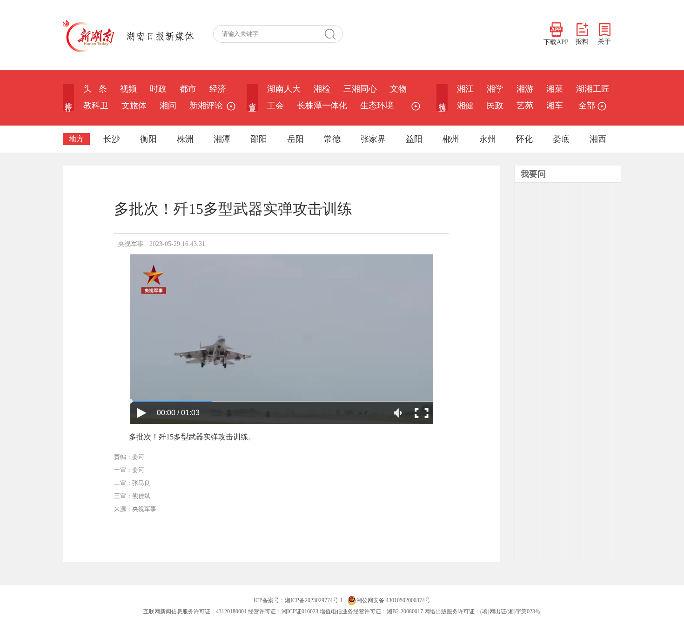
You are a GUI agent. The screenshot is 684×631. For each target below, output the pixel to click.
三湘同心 (360, 88)
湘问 (168, 105)
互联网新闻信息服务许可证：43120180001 (195, 611)
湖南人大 (284, 88)
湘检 (322, 88)
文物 (398, 88)
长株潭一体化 (322, 105)
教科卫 (95, 105)
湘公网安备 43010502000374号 (393, 600)
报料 (582, 41)
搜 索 (333, 34)
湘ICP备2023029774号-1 (314, 600)
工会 (275, 105)
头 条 (95, 88)
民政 (495, 105)
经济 (217, 88)
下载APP (556, 42)
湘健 (465, 105)
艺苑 (524, 105)
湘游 (524, 88)
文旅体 (134, 105)
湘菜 (554, 88)
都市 (188, 88)
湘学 (495, 88)
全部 (586, 105)
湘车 (554, 105)
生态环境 (377, 105)
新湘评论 (206, 105)
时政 (158, 88)
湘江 (465, 88)
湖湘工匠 (593, 88)
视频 (128, 88)
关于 (604, 41)
